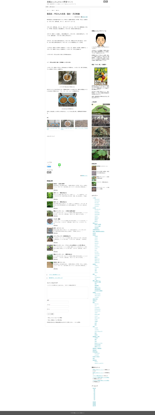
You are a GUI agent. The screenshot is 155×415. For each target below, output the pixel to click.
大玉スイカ (97, 258)
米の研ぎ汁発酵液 (98, 290)
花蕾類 (94, 292)
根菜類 (94, 264)
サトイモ (97, 202)
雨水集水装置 (97, 344)
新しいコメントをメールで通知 (55, 317)
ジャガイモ (97, 204)
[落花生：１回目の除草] (50, 186)
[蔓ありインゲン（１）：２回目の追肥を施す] (50, 213)
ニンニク (97, 210)
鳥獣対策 (95, 360)
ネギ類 (94, 207)
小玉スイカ (97, 262)
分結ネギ (97, 217)
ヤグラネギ (97, 212)
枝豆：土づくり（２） (59, 228)
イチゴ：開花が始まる (97, 375)
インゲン (97, 329)
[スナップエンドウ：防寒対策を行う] (50, 239)
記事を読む (56, 190)
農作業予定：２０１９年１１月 (55, 277)
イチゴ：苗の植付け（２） (55, 274)
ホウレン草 (97, 314)
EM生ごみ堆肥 (98, 224)
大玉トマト (97, 260)
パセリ (96, 312)
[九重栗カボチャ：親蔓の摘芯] (101, 154)
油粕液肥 (97, 285)
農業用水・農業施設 (97, 348)
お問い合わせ (52, 6)
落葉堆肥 (97, 227)
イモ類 (94, 197)
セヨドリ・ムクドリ (99, 363)
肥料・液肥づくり (96, 280)
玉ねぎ (96, 219)
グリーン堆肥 (97, 226)
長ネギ (96, 221)
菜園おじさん (84, 175)
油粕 (96, 283)
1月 (94, 399)
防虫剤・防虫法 (96, 356)
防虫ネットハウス (98, 343)
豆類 (86, 16)
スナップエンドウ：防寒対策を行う (62, 236)
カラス (96, 361)
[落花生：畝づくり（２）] (50, 265)
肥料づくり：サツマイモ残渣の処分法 (100, 136)
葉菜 (94, 302)
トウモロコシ (97, 277)
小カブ (96, 272)
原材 (96, 339)
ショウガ (97, 267)
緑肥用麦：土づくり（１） (102, 166)
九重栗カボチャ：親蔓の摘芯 (98, 159)
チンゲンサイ (97, 310)
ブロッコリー (97, 295)
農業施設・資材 (96, 336)
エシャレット (97, 209)
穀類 (94, 274)
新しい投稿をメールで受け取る (55, 320)
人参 (96, 269)
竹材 (96, 341)
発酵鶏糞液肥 (97, 289)
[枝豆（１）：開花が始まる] (50, 195)
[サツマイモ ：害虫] (101, 109)
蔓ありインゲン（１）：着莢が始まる (63, 254)
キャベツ (97, 303)
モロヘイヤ (97, 317)
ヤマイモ (97, 206)
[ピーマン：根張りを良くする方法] (101, 143)
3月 (94, 397)
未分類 (94, 233)
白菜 (96, 323)
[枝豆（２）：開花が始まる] (50, 204)
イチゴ (96, 237)
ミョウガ (97, 297)
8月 (94, 390)
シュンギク (97, 307)
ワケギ (96, 216)
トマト (96, 248)
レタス (96, 319)
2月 (94, 398)
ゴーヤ (96, 244)
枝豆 (96, 333)
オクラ (96, 239)
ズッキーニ (97, 246)
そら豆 (96, 327)
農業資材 (95, 350)
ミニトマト (97, 255)
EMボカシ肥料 (98, 282)
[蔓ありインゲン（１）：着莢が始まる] (50, 257)
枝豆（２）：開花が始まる (60, 202)
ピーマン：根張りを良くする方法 (99, 147)
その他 (96, 236)
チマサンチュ (97, 309)
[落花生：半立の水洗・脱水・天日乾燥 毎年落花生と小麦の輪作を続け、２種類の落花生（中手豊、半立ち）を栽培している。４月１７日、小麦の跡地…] (53, 123)
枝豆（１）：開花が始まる (60, 192)
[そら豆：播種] (50, 221)
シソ (96, 305)
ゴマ (96, 275)
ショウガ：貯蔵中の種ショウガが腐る (101, 377)
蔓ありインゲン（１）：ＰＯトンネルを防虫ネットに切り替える (69, 245)
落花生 (83, 16)
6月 (94, 393)
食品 (94, 358)
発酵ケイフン (97, 287)
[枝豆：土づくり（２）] (50, 231)
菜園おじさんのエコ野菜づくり (60, 2)
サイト (48, 309)
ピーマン (97, 251)
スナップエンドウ (98, 331)
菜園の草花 (95, 299)
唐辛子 (96, 257)
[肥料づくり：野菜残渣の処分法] (101, 120)
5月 (94, 394)
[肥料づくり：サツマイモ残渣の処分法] (101, 132)
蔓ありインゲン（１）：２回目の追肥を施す (64, 211)
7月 (94, 392)
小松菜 (96, 321)
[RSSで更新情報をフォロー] (107, 2)
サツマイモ (97, 200)
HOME (47, 6)
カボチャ (97, 241)
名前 (48, 300)
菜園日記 (95, 300)
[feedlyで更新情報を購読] (104, 2)
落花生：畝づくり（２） (60, 262)
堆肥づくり (95, 223)
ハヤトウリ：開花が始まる (102, 182)
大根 (96, 270)
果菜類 (94, 234)
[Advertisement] (57, 149)
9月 (94, 389)
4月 (94, 395)
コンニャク (97, 199)
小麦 (96, 279)
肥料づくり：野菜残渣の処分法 (99, 125)
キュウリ (97, 243)
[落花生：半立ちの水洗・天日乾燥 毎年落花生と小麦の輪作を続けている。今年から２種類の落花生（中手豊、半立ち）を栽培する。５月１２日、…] (81, 123)
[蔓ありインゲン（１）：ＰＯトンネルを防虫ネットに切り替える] (50, 248)
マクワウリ (97, 253)
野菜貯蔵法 (95, 351)
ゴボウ (96, 265)
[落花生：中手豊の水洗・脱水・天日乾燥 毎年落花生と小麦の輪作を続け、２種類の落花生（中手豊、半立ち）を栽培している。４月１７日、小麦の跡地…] (67, 123)
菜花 (96, 324)
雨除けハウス (97, 346)
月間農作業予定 (96, 229)
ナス (96, 250)
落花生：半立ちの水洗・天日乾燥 (81, 128)
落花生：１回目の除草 (59, 183)
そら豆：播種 (57, 219)
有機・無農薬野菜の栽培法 (98, 231)
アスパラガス (97, 293)
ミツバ (96, 316)
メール (48, 304)
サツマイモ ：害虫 (96, 113)
